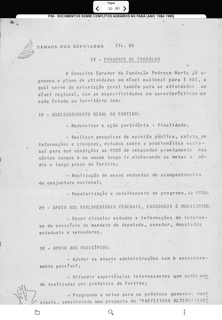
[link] (37, 312)
